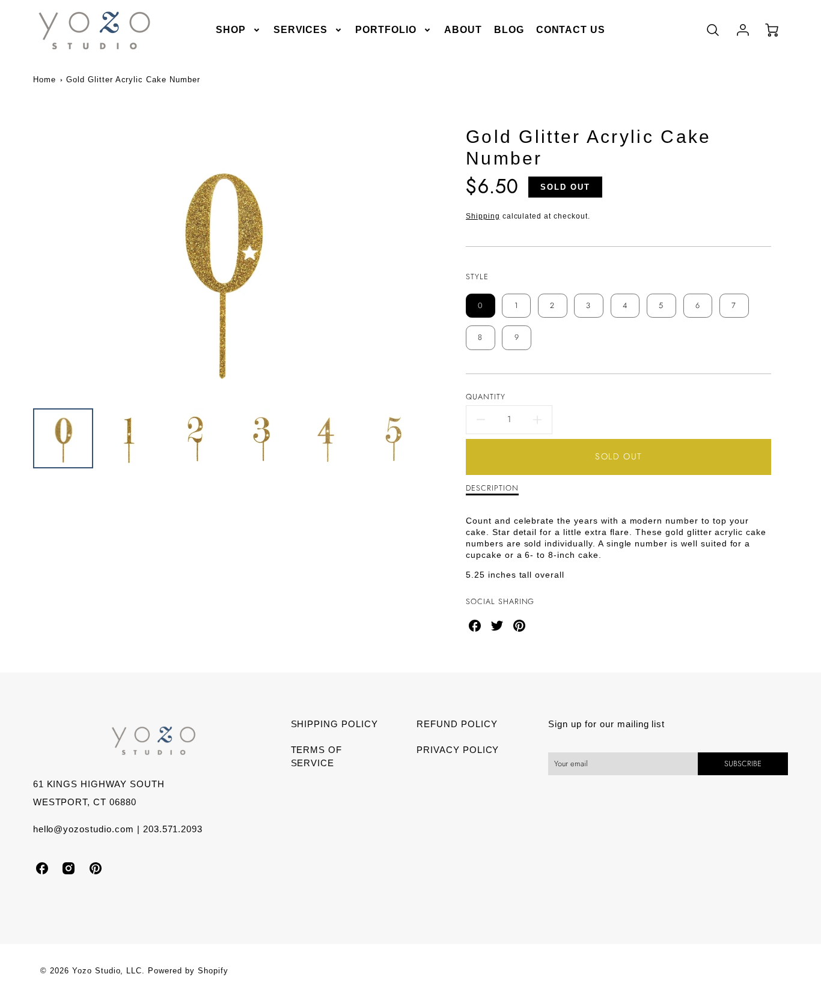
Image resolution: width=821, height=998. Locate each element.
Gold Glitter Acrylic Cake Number (133, 79)
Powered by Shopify (188, 970)
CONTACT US (571, 30)
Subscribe (742, 763)
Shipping (483, 216)
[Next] (419, 267)
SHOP (231, 30)
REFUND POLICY (457, 724)
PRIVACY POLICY (458, 750)
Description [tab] (492, 488)
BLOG (509, 30)
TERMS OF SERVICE (317, 757)
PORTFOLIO (386, 30)
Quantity (485, 397)
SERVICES (300, 30)
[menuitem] (238, 30)
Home (44, 79)
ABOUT (463, 30)
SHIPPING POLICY (334, 724)
